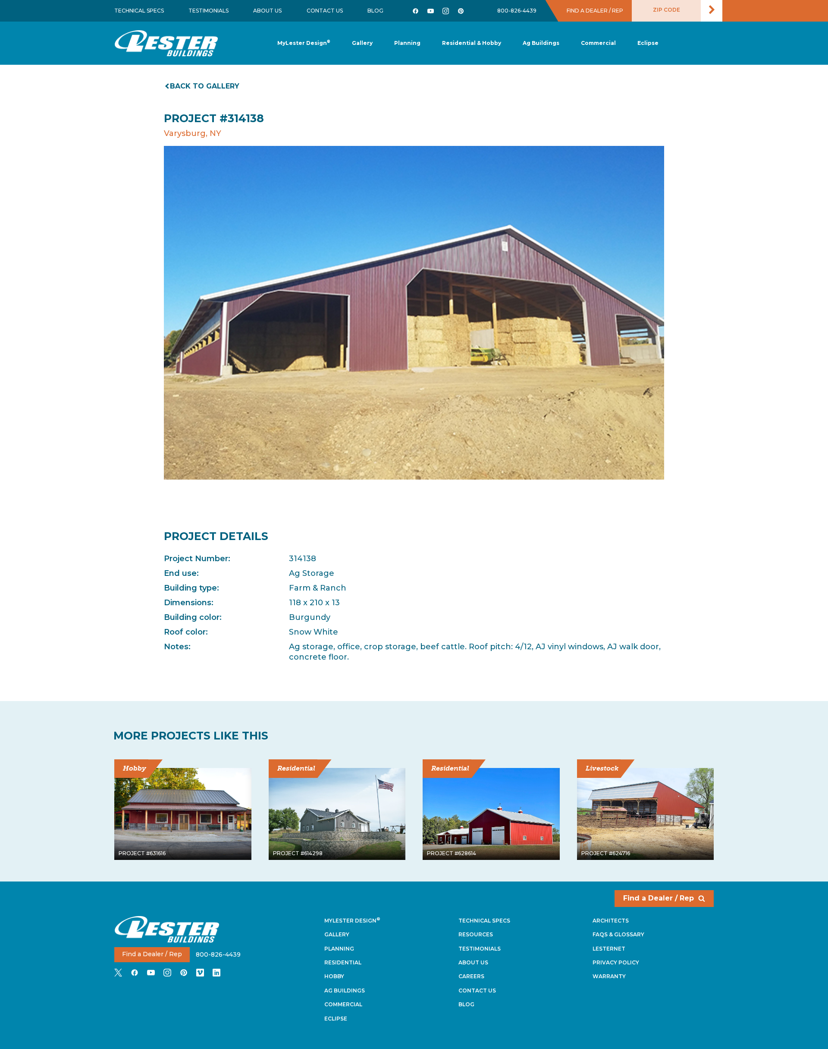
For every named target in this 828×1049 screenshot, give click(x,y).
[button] (407, 43)
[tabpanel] (414, 313)
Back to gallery (204, 86)
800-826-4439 (516, 10)
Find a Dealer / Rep (658, 898)
